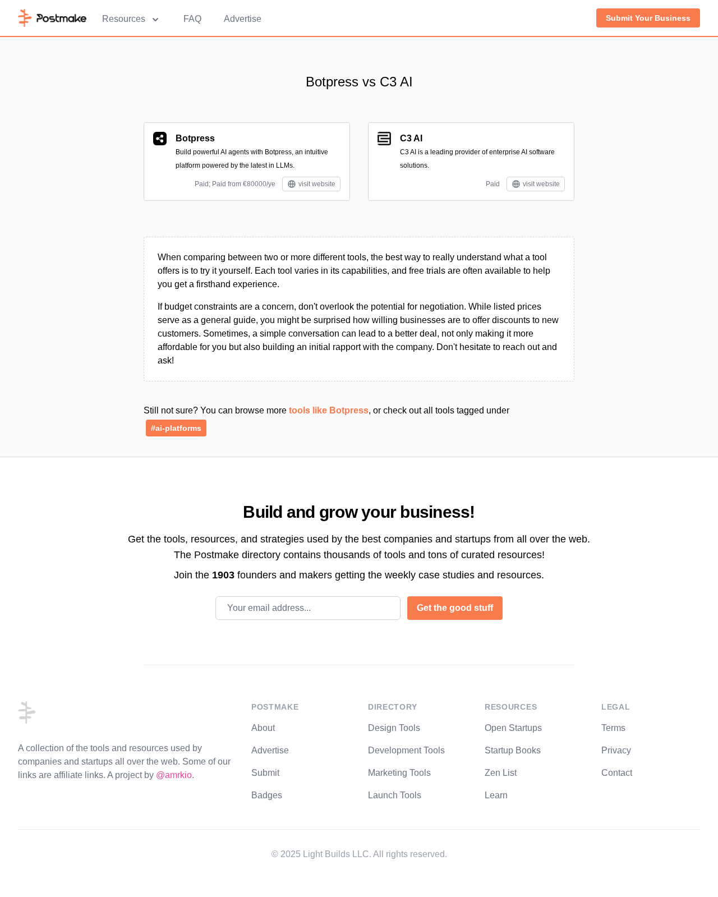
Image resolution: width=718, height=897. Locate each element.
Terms (613, 728)
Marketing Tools (399, 773)
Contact (616, 773)
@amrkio (174, 775)
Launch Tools (394, 795)
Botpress (195, 138)
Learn (496, 795)
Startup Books (513, 750)
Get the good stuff (455, 608)
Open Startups (513, 728)
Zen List (501, 773)
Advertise (242, 19)
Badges (266, 795)
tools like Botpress (329, 410)
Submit (265, 773)
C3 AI (411, 138)
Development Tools (406, 750)
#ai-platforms (176, 428)
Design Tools (394, 728)
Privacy (616, 750)
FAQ (192, 19)
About (263, 728)
